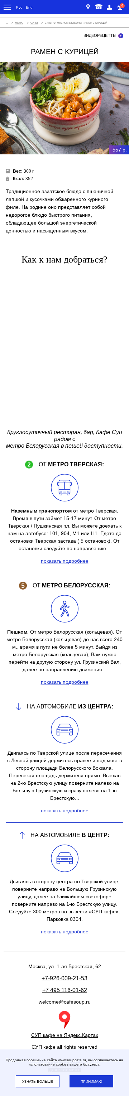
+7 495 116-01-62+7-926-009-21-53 (97, 7)
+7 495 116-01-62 (64, 990)
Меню (19, 22)
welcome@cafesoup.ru (65, 1002)
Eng (29, 7)
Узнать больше (37, 1081)
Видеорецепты (99, 35)
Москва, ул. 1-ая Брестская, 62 (88, 7)
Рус (19, 7)
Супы (34, 22)
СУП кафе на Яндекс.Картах (64, 1035)
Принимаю (91, 1081)
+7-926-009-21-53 (64, 978)
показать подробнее (65, 561)
